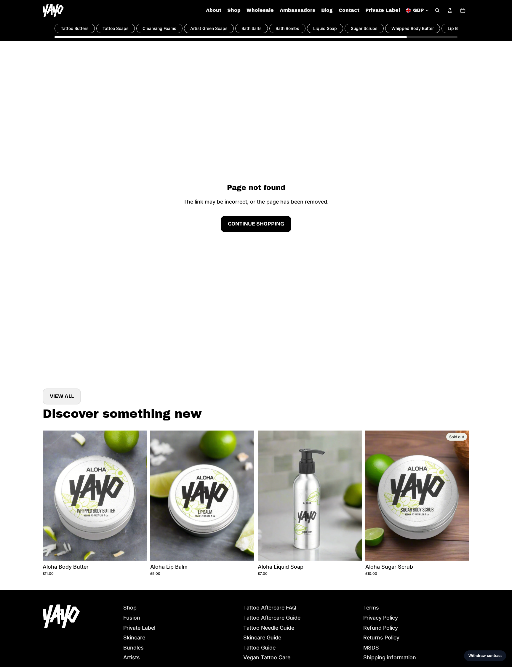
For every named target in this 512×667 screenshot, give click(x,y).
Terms (371, 607)
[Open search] (437, 10)
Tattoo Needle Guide (268, 628)
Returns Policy (381, 637)
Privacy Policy (380, 618)
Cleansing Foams (159, 28)
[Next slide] (138, 495)
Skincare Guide (262, 637)
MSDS (371, 647)
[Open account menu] (449, 10)
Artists (131, 657)
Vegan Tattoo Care (266, 657)
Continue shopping (256, 223)
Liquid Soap (325, 28)
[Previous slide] (51, 495)
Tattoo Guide (259, 647)
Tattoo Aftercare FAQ (269, 607)
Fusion (131, 618)
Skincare (134, 637)
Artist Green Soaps (209, 28)
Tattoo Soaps (116, 28)
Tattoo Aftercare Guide (271, 618)
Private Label (139, 628)
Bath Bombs (287, 28)
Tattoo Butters (75, 28)
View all (62, 396)
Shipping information (389, 657)
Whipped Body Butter (412, 28)
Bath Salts (251, 28)
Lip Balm (456, 28)
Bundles (133, 647)
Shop (130, 607)
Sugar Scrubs (364, 28)
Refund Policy (380, 628)
